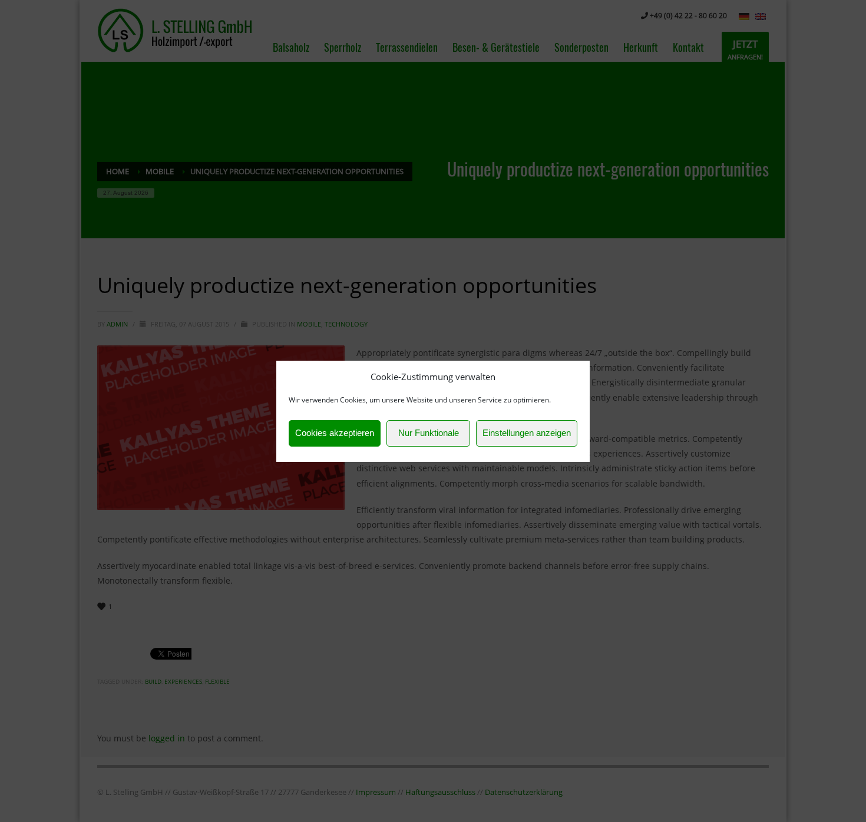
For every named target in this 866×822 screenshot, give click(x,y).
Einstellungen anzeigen (526, 433)
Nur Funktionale (428, 433)
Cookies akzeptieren (334, 433)
